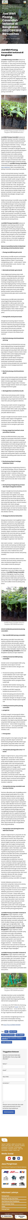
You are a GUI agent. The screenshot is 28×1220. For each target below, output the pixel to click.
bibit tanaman (20, 1034)
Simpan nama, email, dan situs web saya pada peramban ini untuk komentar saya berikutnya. (13, 1106)
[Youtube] (9, 1158)
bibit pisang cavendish (8, 1034)
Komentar (6, 1083)
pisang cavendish (6, 1042)
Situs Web (6, 1076)
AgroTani (7, 38)
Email (5, 1070)
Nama (5, 1064)
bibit (6, 1031)
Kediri (16, 1007)
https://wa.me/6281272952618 (11, 1025)
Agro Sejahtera (5, 167)
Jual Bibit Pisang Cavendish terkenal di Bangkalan (12, 1038)
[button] (25, 2)
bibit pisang (13, 1031)
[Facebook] (18, 1158)
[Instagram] (14, 1158)
